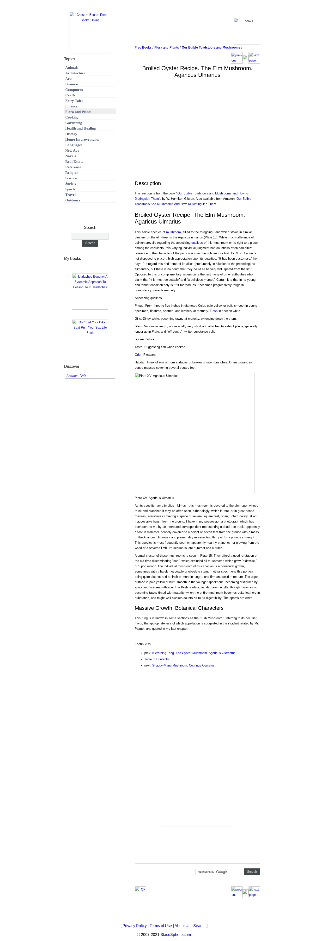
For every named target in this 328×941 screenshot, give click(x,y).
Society (71, 184)
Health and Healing (80, 128)
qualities (197, 242)
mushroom (173, 232)
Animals (71, 67)
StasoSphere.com (175, 935)
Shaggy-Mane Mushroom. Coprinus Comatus (183, 665)
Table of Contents (156, 659)
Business (72, 84)
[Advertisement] (197, 126)
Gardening (73, 123)
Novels (70, 156)
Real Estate (74, 161)
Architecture (75, 73)
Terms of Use (161, 926)
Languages (73, 145)
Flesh (214, 311)
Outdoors (72, 200)
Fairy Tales (74, 101)
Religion (71, 172)
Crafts (70, 95)
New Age (72, 150)
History (71, 134)
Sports (70, 189)
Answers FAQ (76, 376)
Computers (74, 90)
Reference (73, 167)
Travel (70, 195)
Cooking (72, 117)
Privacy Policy (134, 926)
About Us (182, 926)
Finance (71, 106)
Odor (138, 354)
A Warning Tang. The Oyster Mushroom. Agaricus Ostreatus (194, 653)
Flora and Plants (78, 112)
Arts (68, 79)
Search (199, 926)
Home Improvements (82, 139)
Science (71, 178)
